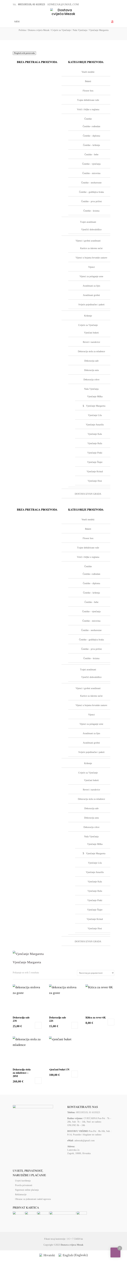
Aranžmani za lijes (91, 733)
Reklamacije (20, 1194)
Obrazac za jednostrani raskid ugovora (33, 1199)
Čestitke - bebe (91, 602)
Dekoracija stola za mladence (91, 799)
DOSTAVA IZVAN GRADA (88, 941)
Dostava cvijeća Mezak (38, 30)
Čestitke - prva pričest (91, 649)
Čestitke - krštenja (91, 593)
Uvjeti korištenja (23, 1180)
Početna (22, 30)
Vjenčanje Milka (95, 844)
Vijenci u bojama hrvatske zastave (91, 705)
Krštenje (88, 763)
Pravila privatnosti (23, 1185)
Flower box (88, 538)
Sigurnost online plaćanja (27, 1190)
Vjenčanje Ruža (94, 891)
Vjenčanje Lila (95, 863)
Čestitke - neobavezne (91, 630)
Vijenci (91, 714)
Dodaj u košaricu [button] (38, 1025)
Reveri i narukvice (91, 789)
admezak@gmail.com (84, 1140)
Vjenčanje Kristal (95, 919)
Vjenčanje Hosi (95, 928)
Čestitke (88, 566)
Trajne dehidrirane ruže (88, 547)
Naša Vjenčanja (80, 30)
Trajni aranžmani (88, 669)
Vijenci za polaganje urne (91, 724)
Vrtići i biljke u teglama (88, 557)
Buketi (88, 529)
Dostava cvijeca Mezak (72, 1245)
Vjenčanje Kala (95, 881)
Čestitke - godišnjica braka (91, 639)
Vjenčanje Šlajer (95, 910)
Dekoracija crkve (91, 827)
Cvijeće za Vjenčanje (61, 30)
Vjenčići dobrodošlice (91, 677)
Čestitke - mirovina (91, 621)
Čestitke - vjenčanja (91, 611)
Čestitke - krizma (91, 658)
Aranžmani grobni (91, 743)
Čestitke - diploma (91, 583)
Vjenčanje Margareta (95, 853)
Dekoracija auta (91, 818)
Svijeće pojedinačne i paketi (91, 752)
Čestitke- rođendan (91, 574)
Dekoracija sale (91, 808)
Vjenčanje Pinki (94, 900)
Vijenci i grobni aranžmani (88, 688)
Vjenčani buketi (91, 780)
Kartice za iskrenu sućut (91, 696)
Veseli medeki (88, 519)
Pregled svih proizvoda (24, 53)
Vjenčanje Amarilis (95, 872)
